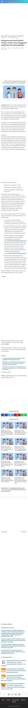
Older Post (23, 531)
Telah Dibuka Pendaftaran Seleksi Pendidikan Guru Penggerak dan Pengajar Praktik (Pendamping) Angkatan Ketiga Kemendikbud (14, 363)
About (3, 699)
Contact (8, 699)
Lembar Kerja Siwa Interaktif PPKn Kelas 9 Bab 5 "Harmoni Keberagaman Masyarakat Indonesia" (16, 670)
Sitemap (14, 701)
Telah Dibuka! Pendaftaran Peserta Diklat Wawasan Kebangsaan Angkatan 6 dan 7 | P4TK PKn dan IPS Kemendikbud (14, 368)
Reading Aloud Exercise (8, 627)
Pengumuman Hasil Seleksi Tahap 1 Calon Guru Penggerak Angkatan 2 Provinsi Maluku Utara (21, 448)
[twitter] (11, 415)
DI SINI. (7, 344)
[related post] (7, 425)
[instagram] (12, 695)
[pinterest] (17, 415)
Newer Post (4, 531)
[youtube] (19, 695)
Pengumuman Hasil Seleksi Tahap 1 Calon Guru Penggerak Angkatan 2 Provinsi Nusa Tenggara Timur (7, 433)
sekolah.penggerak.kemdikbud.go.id (16, 253)
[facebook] (4, 415)
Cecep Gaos (7, 47)
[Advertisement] (14, 14)
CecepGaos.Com (5, 105)
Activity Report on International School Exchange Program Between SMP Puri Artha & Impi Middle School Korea (13, 652)
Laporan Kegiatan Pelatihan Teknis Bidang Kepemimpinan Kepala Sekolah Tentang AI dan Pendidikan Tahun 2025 (13, 646)
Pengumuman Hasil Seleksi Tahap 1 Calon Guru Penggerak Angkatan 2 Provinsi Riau (7, 448)
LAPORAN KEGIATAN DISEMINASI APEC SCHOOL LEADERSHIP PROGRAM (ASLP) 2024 (13, 359)
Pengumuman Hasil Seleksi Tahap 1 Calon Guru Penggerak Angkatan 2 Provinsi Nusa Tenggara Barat (21, 480)
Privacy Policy (15, 699)
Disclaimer (23, 699)
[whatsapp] (24, 415)
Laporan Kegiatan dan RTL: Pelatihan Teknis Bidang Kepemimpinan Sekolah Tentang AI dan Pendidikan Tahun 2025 (13, 640)
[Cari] (26, 2)
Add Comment (4, 49)
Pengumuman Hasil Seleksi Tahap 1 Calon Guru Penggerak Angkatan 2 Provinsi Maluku (7, 479)
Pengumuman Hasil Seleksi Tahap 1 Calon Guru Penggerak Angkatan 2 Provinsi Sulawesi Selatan (7, 464)
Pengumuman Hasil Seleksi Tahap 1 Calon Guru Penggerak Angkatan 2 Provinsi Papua (21, 463)
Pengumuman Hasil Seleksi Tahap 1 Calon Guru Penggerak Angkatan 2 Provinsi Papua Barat (21, 432)
